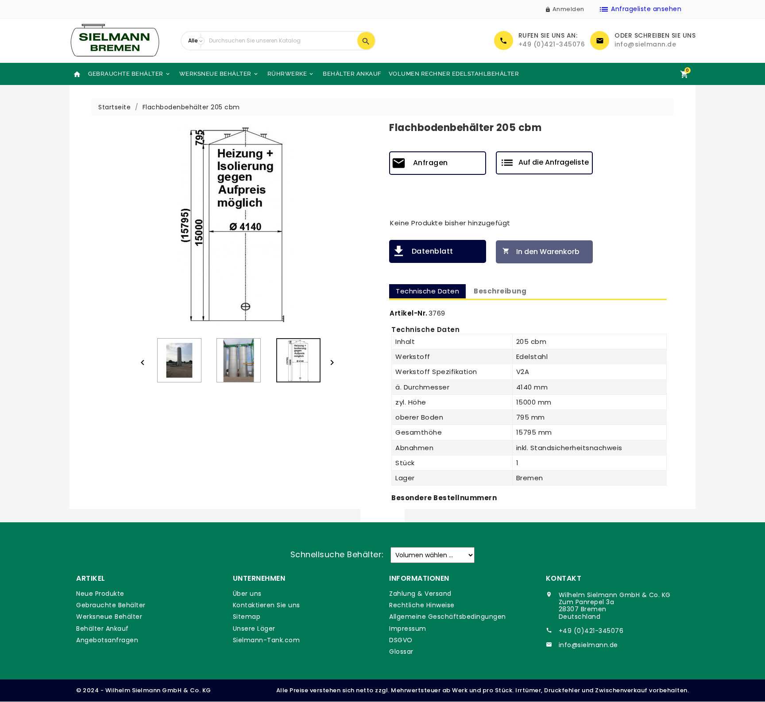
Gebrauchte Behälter (129, 73)
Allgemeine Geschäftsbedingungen (447, 616)
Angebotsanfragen (107, 640)
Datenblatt (432, 251)
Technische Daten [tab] (427, 291)
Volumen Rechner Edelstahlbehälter (454, 73)
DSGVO (401, 640)
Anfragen (430, 163)
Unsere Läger (254, 628)
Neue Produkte (100, 593)
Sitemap (247, 616)
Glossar (401, 651)
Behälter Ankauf (352, 73)
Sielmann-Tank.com (266, 640)
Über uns (247, 593)
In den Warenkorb (541, 252)
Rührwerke (291, 73)
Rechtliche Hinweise (422, 605)
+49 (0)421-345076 (551, 44)
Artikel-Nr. (409, 313)
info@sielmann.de (645, 44)
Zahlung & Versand (420, 593)
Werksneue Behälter (219, 73)
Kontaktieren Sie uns (266, 605)
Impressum (407, 628)
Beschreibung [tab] (500, 291)
